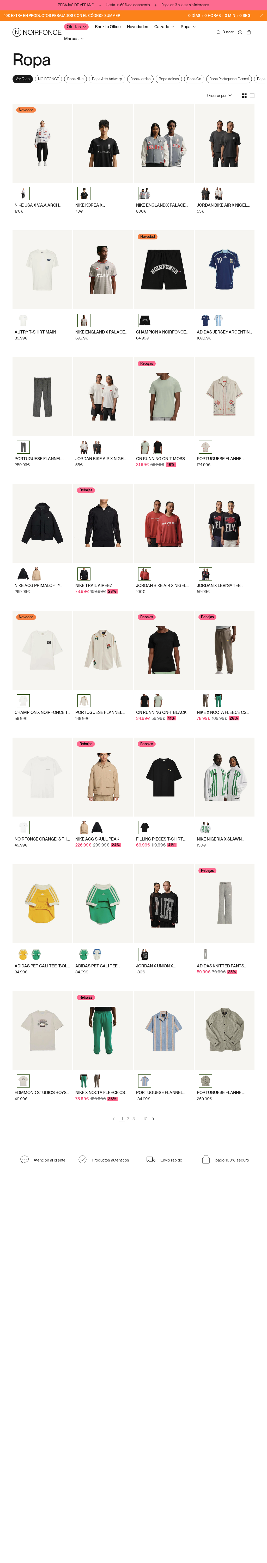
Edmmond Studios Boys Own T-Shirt (40, 1092)
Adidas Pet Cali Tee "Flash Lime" (96, 965)
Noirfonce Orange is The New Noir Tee (42, 839)
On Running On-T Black (161, 712)
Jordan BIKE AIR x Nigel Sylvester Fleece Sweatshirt (161, 585)
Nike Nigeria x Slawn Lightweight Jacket (219, 839)
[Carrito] (249, 32)
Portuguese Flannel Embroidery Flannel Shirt (98, 712)
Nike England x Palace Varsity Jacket (161, 205)
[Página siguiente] (153, 1118)
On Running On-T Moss (160, 458)
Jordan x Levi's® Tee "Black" (219, 585)
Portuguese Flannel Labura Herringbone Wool (220, 1092)
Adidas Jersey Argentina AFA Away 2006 (224, 332)
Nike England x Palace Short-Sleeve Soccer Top (100, 332)
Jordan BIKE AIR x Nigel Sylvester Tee (222, 205)
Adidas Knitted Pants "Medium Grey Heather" (222, 965)
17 (145, 1118)
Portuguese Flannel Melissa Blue (159, 1092)
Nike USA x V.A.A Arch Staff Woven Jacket (37, 205)
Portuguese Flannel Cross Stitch (220, 458)
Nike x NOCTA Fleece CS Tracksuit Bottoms (221, 712)
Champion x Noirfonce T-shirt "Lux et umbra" (42, 712)
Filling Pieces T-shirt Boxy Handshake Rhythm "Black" (163, 839)
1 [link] (122, 1118)
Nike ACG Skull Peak (97, 839)
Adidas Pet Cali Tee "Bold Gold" (42, 965)
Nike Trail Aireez (93, 585)
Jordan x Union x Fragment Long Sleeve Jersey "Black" (161, 965)
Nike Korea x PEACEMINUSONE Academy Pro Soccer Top (99, 205)
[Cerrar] (261, 15)
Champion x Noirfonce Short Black (161, 332)
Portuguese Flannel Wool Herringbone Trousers (38, 458)
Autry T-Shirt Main (35, 332)
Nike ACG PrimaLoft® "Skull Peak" (37, 585)
